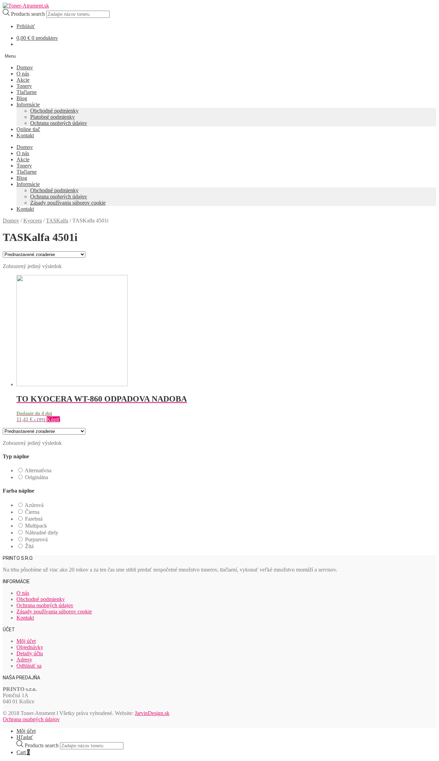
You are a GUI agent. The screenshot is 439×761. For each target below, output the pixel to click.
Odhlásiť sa (28, 666)
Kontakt (25, 135)
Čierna (32, 512)
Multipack (36, 526)
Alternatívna (38, 470)
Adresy (24, 659)
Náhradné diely (41, 532)
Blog (21, 98)
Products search (28, 14)
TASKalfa (57, 220)
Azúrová (34, 505)
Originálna (36, 477)
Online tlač (28, 129)
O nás (22, 74)
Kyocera (32, 220)
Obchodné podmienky (54, 111)
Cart (23, 752)
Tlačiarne (26, 92)
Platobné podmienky (52, 117)
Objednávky (29, 647)
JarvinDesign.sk (152, 713)
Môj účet (26, 641)
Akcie (22, 80)
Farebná (34, 519)
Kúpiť (53, 419)
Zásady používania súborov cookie (68, 203)
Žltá (29, 546)
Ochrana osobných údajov (58, 123)
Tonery (24, 86)
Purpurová (36, 539)
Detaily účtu (29, 653)
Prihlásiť (25, 26)
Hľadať (24, 737)
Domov (24, 67)
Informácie (28, 104)
